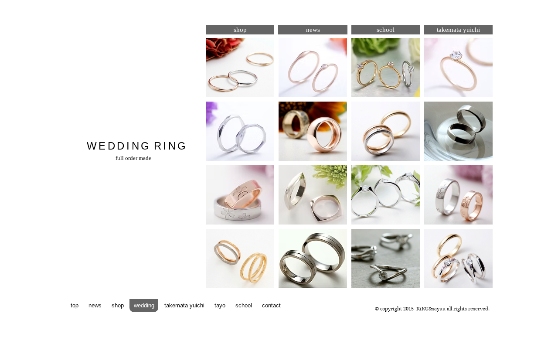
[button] (240, 67)
